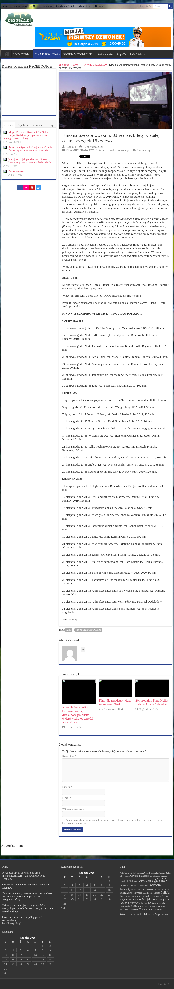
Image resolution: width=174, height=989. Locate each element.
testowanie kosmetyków (129, 909)
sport (131, 900)
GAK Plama (132, 881)
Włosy (133, 914)
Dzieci (164, 876)
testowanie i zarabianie (154, 906)
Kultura (150, 889)
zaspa (142, 913)
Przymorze (125, 896)
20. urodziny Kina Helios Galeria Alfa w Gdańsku (152, 702)
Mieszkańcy (126, 892)
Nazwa (67, 786)
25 (13, 964)
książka (137, 889)
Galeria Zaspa (145, 880)
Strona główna (7, 53)
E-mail (66, 797)
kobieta (155, 885)
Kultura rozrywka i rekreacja (112, 150)
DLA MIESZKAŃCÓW (46, 54)
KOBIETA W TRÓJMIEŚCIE (77, 54)
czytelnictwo (155, 876)
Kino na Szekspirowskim (88, 630)
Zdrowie (164, 914)
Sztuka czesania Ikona (159, 903)
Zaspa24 (71, 146)
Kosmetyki (126, 889)
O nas (36, 6)
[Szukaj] (170, 6)
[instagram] (150, 6)
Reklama (47, 6)
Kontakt (99, 6)
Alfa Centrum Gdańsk (141, 873)
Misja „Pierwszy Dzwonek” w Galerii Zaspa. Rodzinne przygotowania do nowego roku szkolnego (26, 135)
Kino (68, 630)
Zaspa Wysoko (16, 171)
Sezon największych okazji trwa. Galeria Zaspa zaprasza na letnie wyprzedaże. (30, 149)
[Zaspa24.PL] (19, 19)
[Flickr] (143, 6)
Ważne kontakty (105, 54)
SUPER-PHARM (136, 903)
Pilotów (150, 893)
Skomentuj (143, 150)
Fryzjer (123, 881)
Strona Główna (70, 64)
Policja (165, 892)
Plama (157, 893)
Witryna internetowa (73, 808)
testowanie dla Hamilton (131, 906)
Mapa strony (85, 6)
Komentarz (69, 756)
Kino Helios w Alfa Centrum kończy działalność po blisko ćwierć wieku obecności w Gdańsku (77, 715)
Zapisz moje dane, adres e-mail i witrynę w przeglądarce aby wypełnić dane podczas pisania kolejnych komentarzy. (113, 821)
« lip (4, 972)
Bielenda (154, 873)
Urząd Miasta (156, 909)
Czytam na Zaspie (139, 875)
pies (145, 893)
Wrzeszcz (125, 914)
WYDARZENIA (21, 54)
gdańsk (160, 880)
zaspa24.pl (154, 914)
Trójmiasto (145, 909)
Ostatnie (8, 125)
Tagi (51, 125)
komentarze (39, 125)
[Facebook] (140, 6)
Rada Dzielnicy (137, 54)
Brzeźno (161, 873)
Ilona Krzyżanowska (129, 885)
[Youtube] (146, 6)
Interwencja (144, 886)
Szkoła (147, 903)
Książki (143, 889)
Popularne (23, 125)
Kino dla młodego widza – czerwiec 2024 (115, 702)
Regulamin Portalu (65, 6)
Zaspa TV (121, 54)
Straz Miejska (143, 899)
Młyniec (138, 892)
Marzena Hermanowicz (162, 889)
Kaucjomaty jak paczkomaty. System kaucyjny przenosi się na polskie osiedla (29, 161)
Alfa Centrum (126, 873)
